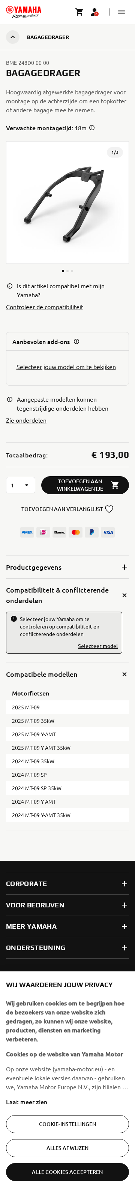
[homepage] (23, 12)
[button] (121, 11)
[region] (67, 1080)
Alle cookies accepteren (67, 1171)
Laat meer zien (26, 1102)
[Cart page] (79, 11)
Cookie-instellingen (67, 1123)
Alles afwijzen (67, 1147)
